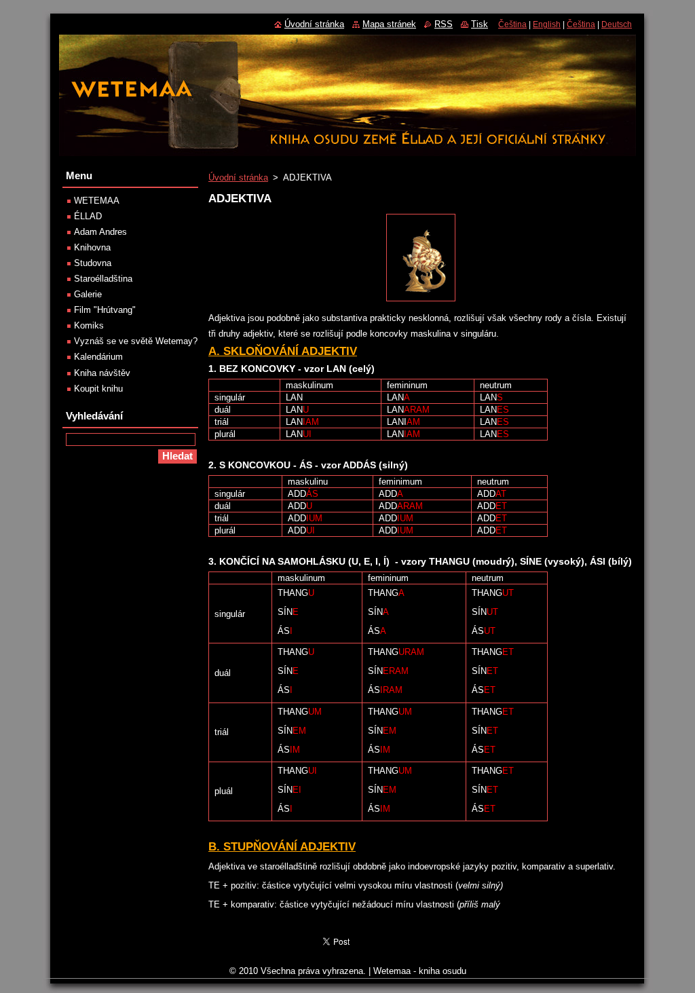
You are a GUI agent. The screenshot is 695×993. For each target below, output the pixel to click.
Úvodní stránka (238, 177)
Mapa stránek (389, 24)
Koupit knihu (98, 388)
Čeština (512, 24)
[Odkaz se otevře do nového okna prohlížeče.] (421, 302)
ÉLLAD (88, 216)
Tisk (479, 24)
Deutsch (616, 24)
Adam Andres (100, 232)
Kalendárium (98, 357)
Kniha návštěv (102, 373)
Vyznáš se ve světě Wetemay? (136, 341)
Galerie (88, 294)
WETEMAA (96, 200)
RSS (443, 24)
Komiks (89, 325)
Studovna (92, 263)
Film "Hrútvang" (105, 310)
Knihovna (92, 247)
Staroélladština (103, 279)
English (547, 24)
